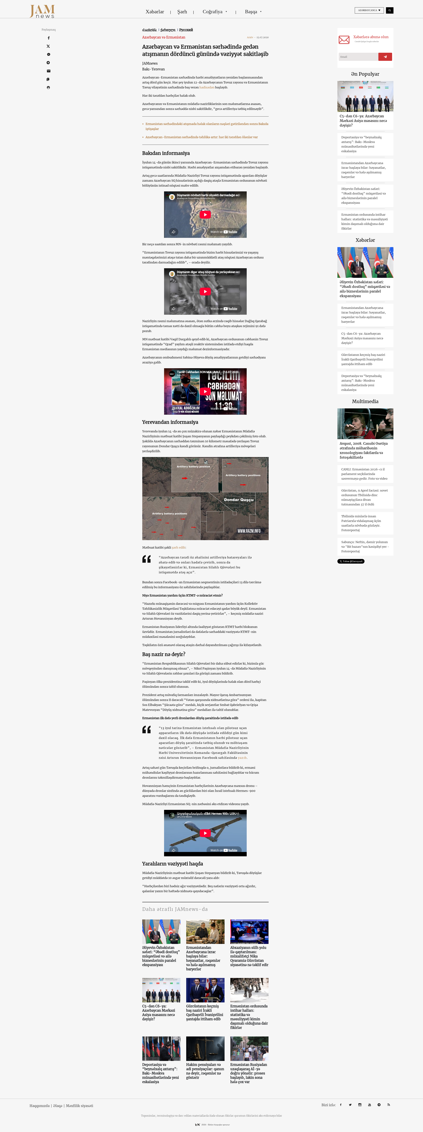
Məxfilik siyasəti (79, 1106)
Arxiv (251, 37)
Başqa (251, 11)
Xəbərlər (155, 12)
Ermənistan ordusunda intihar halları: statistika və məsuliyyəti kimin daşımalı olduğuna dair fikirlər (249, 1017)
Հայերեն (149, 30)
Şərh (182, 12)
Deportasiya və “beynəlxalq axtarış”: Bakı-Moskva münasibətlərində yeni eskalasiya (160, 1073)
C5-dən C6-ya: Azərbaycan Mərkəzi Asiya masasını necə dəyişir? (158, 1012)
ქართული (168, 30)
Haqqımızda (40, 1106)
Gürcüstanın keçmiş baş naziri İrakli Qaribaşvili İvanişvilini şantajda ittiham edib (204, 1012)
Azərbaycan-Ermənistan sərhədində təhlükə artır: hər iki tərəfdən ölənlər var (202, 137)
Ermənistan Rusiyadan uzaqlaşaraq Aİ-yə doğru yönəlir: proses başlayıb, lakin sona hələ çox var (248, 1073)
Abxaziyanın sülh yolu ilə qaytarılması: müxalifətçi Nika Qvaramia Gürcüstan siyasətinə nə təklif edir (249, 956)
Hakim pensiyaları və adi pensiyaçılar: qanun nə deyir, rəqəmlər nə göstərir (205, 1071)
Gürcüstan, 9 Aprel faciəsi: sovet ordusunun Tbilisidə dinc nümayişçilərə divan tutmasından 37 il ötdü (364, 497)
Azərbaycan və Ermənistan (163, 37)
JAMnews (150, 63)
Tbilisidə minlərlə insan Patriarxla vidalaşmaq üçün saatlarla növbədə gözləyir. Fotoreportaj (361, 523)
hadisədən (206, 87)
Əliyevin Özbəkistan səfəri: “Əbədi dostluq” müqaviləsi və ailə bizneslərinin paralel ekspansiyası (161, 956)
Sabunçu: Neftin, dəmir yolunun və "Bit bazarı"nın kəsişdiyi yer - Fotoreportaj (365, 546)
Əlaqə (57, 1106)
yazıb (242, 758)
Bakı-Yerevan (153, 69)
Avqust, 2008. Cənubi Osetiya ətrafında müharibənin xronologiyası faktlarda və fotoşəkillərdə (364, 450)
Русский (186, 30)
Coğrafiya (212, 11)
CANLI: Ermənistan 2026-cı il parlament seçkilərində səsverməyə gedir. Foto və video (364, 473)
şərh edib (178, 547)
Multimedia (365, 401)
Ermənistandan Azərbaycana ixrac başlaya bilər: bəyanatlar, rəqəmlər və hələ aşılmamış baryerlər (203, 958)
